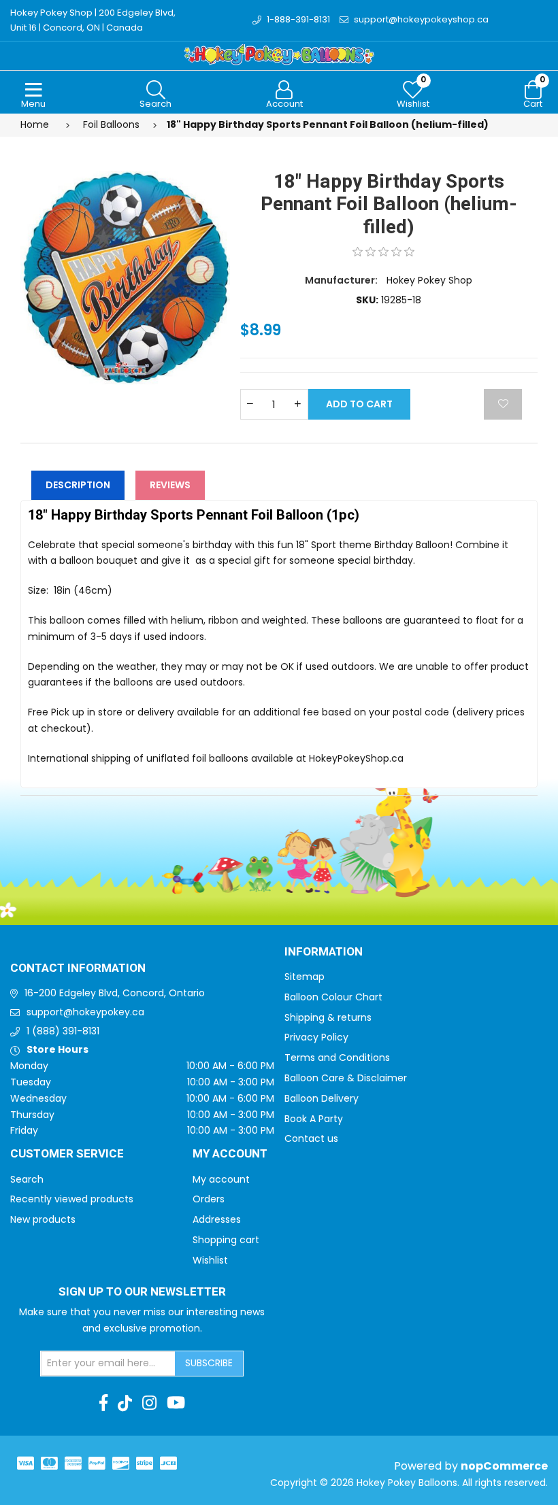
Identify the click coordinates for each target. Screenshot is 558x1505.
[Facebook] (103, 1403)
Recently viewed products (71, 1199)
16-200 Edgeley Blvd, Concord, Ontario (114, 993)
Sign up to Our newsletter (142, 1292)
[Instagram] (149, 1403)
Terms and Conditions (337, 1057)
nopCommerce (504, 1466)
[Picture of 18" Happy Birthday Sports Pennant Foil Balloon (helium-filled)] (125, 277)
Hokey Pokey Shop (429, 280)
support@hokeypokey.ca (85, 1012)
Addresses (217, 1219)
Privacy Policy (316, 1037)
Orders (209, 1199)
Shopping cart (226, 1240)
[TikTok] (125, 1403)
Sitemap (304, 976)
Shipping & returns (328, 1017)
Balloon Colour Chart (333, 997)
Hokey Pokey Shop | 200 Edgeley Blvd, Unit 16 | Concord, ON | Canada (93, 20)
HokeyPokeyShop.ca (356, 758)
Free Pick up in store (75, 712)
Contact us (311, 1138)
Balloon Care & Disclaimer (345, 1078)
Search (27, 1179)
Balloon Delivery (321, 1098)
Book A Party (313, 1119)
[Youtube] (176, 1403)
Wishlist (210, 1260)
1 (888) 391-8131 (63, 1031)
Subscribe (209, 1363)
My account (221, 1179)
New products (43, 1219)
